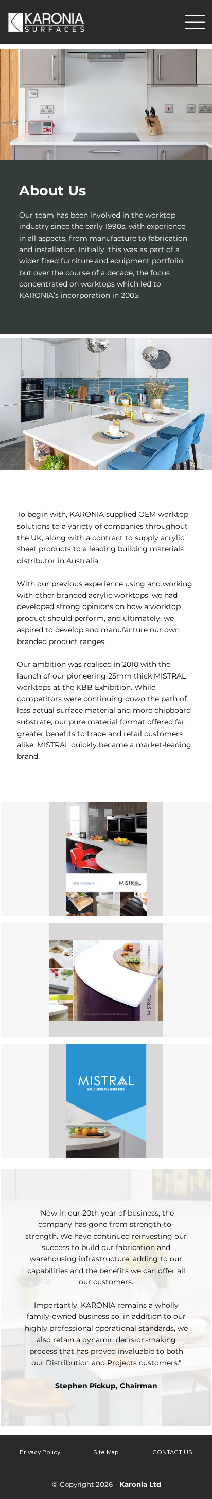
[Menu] (195, 22)
